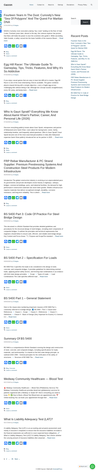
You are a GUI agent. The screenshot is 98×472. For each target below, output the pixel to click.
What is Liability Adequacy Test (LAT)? (28, 419)
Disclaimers (70, 5)
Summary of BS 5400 (18, 338)
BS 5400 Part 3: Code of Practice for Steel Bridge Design (79, 95)
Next (17, 459)
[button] (91, 5)
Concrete (12, 368)
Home (31, 5)
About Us (51, 5)
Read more (33, 90)
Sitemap (60, 5)
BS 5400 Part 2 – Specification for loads (30, 257)
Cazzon (8, 4)
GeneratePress (57, 469)
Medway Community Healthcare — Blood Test (33, 378)
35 (12, 459)
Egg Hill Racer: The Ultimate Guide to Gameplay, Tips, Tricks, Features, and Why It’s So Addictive (33, 68)
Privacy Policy (82, 5)
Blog (7, 51)
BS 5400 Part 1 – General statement (27, 298)
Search (73, 18)
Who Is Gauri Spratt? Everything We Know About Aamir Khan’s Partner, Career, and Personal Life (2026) (31, 115)
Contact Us (40, 5)
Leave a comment (11, 56)
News (7, 53)
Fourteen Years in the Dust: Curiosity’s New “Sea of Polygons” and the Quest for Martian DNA (33, 19)
